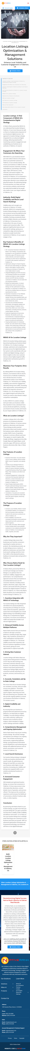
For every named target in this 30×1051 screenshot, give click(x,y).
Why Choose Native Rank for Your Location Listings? (14, 107)
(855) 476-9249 (11, 1015)
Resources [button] (18, 992)
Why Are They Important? (8, 104)
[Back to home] (6, 3)
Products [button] (4, 991)
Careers (18, 989)
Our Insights (19, 990)
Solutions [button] (4, 984)
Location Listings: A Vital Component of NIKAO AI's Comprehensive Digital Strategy (14, 82)
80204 (12, 1007)
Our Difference (20, 985)
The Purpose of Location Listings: (10, 102)
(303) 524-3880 (9, 1013)
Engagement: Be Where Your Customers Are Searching (14, 84)
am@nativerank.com (11, 1030)
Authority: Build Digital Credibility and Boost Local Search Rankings (15, 87)
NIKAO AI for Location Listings (9, 93)
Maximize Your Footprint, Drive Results (11, 95)
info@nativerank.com (11, 1022)
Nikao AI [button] (3, 987)
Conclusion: (5, 109)
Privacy (10, 1038)
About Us (18, 983)
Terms (15, 1038)
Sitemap (18, 994)
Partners (18, 987)
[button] (28, 3)
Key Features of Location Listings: (10, 100)
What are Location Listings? (9, 98)
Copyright (21, 1038)
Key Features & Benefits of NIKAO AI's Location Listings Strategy (15, 91)
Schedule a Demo (23, 8)
